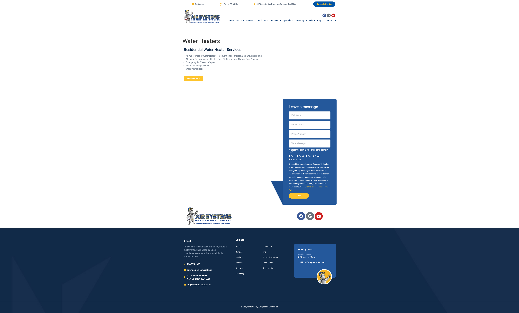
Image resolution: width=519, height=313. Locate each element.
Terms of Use (268, 268)
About (239, 20)
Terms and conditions (314, 187)
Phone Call (296, 159)
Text (293, 156)
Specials (287, 20)
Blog (319, 20)
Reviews (239, 268)
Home (231, 20)
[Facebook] (324, 15)
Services (274, 20)
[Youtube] (333, 15)
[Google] (329, 15)
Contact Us (329, 20)
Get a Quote (268, 263)
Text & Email (314, 156)
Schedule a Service (270, 257)
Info (310, 20)
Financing (300, 20)
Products (262, 20)
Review (249, 20)
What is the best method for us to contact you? (308, 151)
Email (301, 156)
